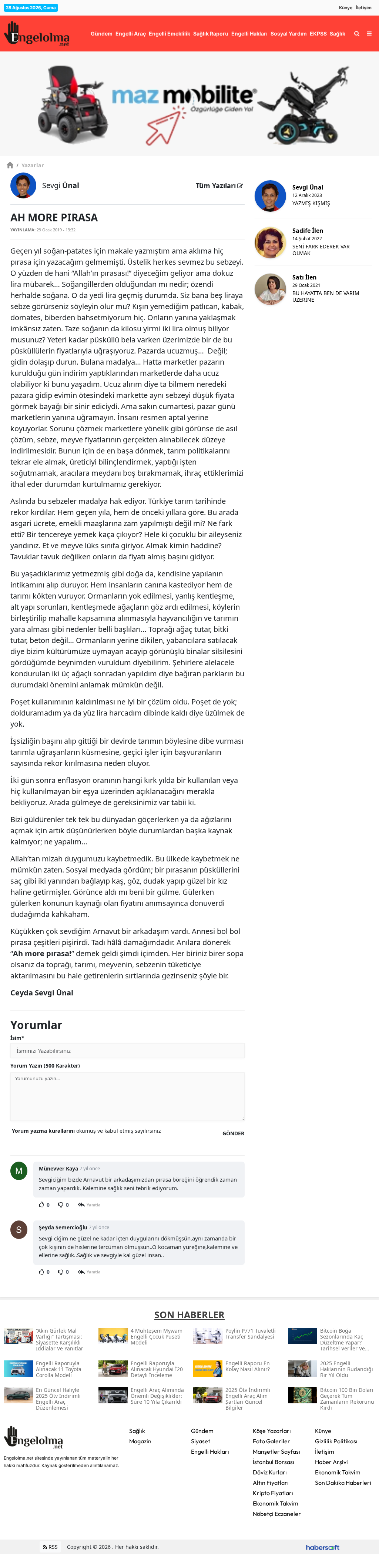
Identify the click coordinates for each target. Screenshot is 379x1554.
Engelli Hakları (210, 1451)
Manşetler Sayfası (276, 1451)
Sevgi (60, 185)
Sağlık (137, 1430)
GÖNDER (233, 1133)
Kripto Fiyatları (273, 1493)
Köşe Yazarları (272, 1430)
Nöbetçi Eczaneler (277, 1513)
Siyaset (200, 1441)
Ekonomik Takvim (275, 1503)
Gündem (202, 1430)
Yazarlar (30, 165)
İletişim (364, 7)
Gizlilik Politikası (336, 1441)
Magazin (140, 1441)
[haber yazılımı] (322, 1547)
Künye (345, 7)
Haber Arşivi (331, 1462)
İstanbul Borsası (273, 1462)
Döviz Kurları (270, 1472)
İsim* (17, 1037)
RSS (52, 1546)
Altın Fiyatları (271, 1482)
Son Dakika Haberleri (343, 1482)
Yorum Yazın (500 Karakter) (45, 1065)
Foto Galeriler (271, 1441)
